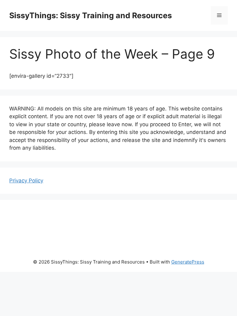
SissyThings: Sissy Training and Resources (90, 15)
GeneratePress (187, 262)
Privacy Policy (26, 180)
